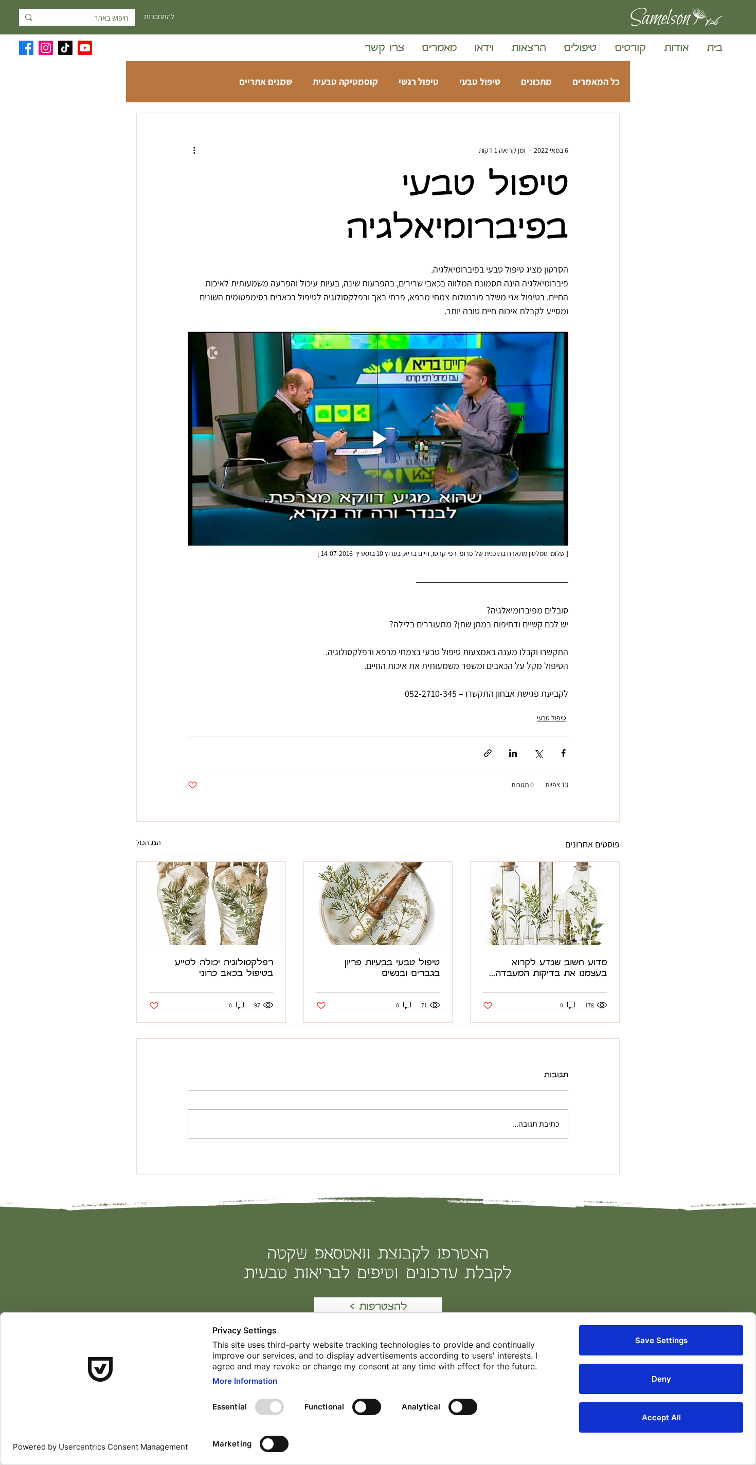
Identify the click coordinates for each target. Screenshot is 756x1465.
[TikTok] (65, 48)
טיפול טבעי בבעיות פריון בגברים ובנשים (392, 968)
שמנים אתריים (265, 81)
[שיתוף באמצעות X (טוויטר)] (538, 753)
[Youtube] (85, 48)
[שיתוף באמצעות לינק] (488, 753)
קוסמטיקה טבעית (345, 81)
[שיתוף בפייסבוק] (563, 753)
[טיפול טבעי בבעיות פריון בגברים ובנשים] (378, 903)
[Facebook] (26, 48)
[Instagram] (46, 48)
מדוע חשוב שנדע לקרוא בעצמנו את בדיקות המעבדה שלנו (551, 969)
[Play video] (378, 439)
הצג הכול (148, 842)
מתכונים (536, 81)
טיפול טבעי (479, 81)
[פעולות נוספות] (194, 150)
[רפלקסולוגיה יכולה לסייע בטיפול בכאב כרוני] (211, 903)
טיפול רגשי (419, 81)
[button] (629, 49)
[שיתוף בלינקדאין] (513, 753)
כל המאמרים (596, 81)
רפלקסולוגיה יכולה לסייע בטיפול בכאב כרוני (224, 968)
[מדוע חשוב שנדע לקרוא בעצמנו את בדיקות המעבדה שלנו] (545, 903)
